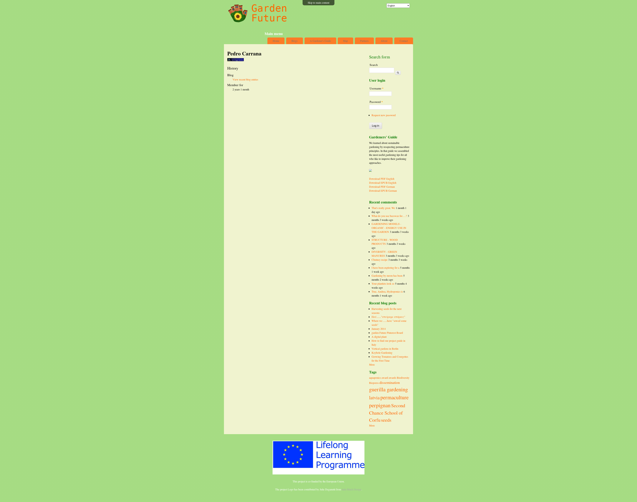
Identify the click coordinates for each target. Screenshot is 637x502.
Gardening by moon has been (387, 275)
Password (376, 102)
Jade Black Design (351, 489)
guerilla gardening (388, 389)
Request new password (384, 115)
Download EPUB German (383, 190)
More (372, 364)
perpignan (379, 405)
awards (392, 377)
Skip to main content (318, 2)
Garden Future (269, 13)
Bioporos (374, 383)
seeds (386, 420)
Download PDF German (382, 186)
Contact (404, 40)
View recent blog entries (245, 79)
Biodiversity (403, 377)
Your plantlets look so (383, 283)
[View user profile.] (235, 60)
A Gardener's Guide (320, 40)
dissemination (389, 382)
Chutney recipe (380, 259)
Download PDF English (381, 178)
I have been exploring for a (385, 267)
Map (345, 40)
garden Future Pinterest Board (387, 332)
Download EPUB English (382, 182)
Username (377, 88)
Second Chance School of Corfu (387, 412)
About (384, 40)
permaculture (394, 397)
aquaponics (375, 377)
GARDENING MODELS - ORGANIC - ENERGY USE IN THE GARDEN (389, 227)
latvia (374, 397)
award (385, 377)
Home (276, 40)
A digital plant (379, 336)
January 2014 (379, 328)
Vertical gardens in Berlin (385, 348)
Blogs (294, 40)
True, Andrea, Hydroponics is (387, 291)
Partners (364, 40)
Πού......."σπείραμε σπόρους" (388, 316)
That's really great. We (383, 208)
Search (374, 65)
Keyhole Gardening (382, 352)
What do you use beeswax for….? (389, 216)
